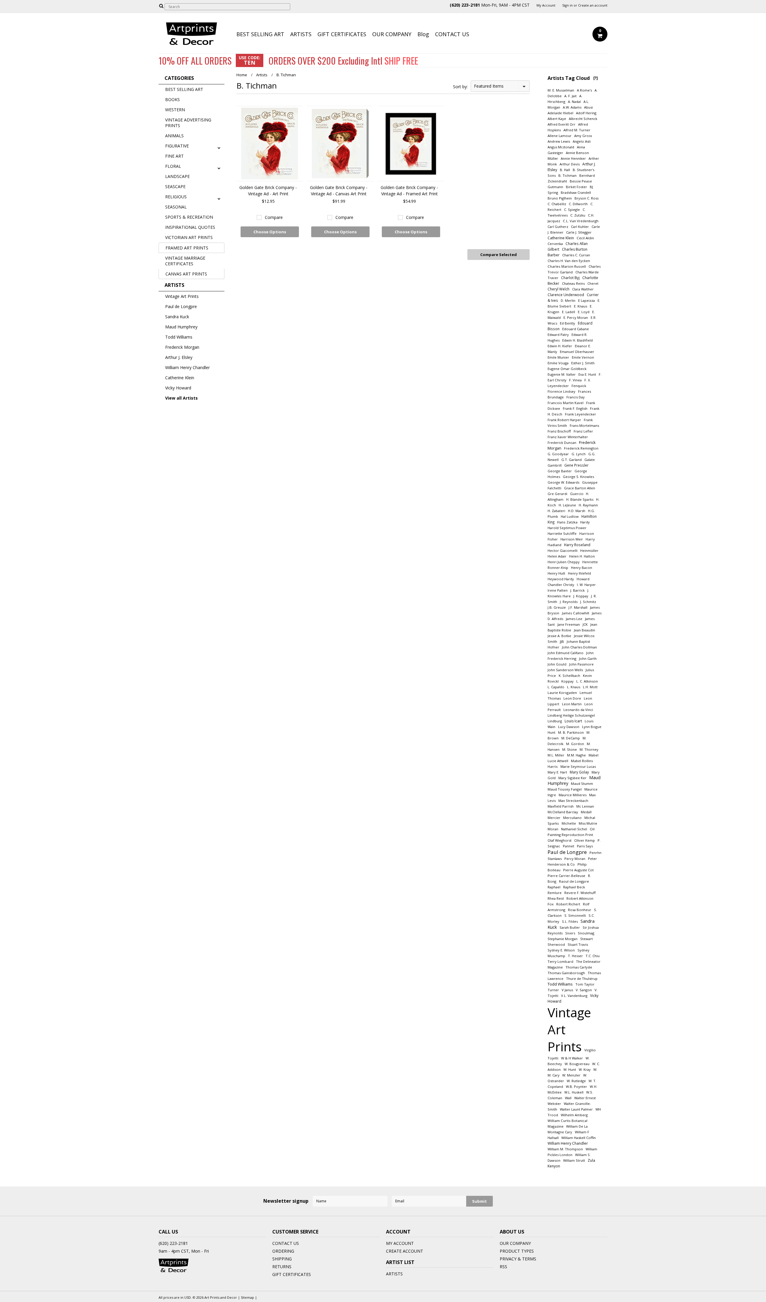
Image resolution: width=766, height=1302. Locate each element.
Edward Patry (558, 334)
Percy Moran (574, 858)
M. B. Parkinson (571, 732)
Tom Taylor (585, 984)
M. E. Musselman (561, 90)
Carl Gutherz (558, 226)
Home (241, 74)
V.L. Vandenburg (574, 995)
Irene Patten (558, 590)
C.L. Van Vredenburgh (580, 221)
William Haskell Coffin (578, 1137)
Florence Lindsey (561, 391)
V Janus (567, 990)
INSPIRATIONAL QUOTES (190, 227)
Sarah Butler (570, 927)
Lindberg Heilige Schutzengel (571, 715)
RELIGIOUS (176, 197)
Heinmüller (589, 550)
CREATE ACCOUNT (404, 1251)
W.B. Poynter (576, 1086)
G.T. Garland (571, 459)
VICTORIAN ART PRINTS (189, 237)
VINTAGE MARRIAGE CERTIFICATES (185, 261)
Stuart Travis (578, 944)
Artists (262, 74)
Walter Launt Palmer (576, 1109)
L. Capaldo (556, 687)
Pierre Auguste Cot (578, 870)
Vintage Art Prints (182, 296)
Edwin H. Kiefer (560, 346)
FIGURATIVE (177, 146)
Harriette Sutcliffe (562, 533)
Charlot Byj (570, 277)
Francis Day (575, 397)
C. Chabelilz (557, 204)
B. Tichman (567, 175)
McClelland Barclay (563, 812)
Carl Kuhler (580, 226)
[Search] (161, 5)
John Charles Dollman (579, 647)
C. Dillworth (578, 204)
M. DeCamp (570, 738)
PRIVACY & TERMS (518, 1259)
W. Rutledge (576, 1081)
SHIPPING (282, 1259)
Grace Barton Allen (579, 488)
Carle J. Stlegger (579, 232)
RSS (503, 1266)
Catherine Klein (179, 377)
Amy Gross (583, 135)
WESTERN (175, 109)
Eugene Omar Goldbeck (567, 368)
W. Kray (585, 1069)
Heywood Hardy (561, 579)
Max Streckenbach (573, 800)
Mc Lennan (585, 806)
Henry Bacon (581, 567)
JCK (585, 624)
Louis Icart (573, 721)
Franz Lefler (583, 431)
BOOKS (172, 99)
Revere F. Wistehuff (580, 892)
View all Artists (181, 398)
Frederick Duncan (562, 442)
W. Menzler (571, 1075)
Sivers (570, 933)
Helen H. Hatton (582, 556)
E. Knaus (580, 306)
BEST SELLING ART (260, 34)
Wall (568, 1098)
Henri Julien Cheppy (564, 562)
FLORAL (173, 166)
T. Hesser (575, 956)
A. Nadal (574, 101)
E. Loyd (583, 312)
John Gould (557, 664)
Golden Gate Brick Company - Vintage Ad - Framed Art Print (409, 191)
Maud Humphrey (181, 327)
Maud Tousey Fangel (565, 789)
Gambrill (555, 465)
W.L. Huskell (573, 1092)
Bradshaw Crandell (576, 192)
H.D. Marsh (576, 510)
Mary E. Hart (557, 772)
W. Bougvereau (577, 1064)
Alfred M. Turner (576, 130)
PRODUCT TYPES (517, 1251)
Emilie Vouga (558, 363)
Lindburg (555, 721)
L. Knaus (573, 687)
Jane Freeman (568, 624)
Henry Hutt (556, 573)
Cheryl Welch (558, 289)
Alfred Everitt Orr (561, 124)
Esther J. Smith (583, 363)
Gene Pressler (576, 465)
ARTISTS (300, 34)
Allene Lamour (560, 135)
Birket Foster (576, 187)
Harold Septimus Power (567, 528)
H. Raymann (588, 505)
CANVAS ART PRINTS (186, 274)
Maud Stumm (582, 783)
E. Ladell (568, 312)
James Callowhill (575, 613)
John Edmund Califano (565, 653)
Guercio (577, 493)
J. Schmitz (588, 601)
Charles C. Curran (576, 255)
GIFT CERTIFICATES (341, 34)
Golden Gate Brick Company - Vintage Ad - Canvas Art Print (338, 191)
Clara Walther (583, 289)
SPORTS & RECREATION (189, 217)
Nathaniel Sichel (574, 829)
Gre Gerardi (557, 493)
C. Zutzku (577, 215)
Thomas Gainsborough (566, 973)
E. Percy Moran (575, 317)
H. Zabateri (556, 510)
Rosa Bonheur (579, 909)
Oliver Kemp (584, 840)
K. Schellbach (569, 675)
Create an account (592, 5)
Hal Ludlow (570, 516)
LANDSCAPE (177, 176)
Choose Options (269, 231)
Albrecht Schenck (583, 118)
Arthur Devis (570, 164)
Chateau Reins (573, 283)
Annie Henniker (573, 158)
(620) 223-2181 (173, 1243)
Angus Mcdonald (561, 147)
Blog (423, 34)
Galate (589, 459)
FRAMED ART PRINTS (186, 248)
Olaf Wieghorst (560, 840)
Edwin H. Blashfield (577, 340)
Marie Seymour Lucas (578, 766)
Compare (274, 217)
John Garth (588, 658)
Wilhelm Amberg (574, 1115)
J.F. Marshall (578, 607)
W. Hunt (569, 1069)
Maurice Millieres (572, 795)
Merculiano (572, 817)
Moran (553, 829)
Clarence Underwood (566, 294)
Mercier (554, 817)
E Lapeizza (586, 300)
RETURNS (281, 1266)
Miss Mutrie (588, 823)
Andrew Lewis (559, 141)
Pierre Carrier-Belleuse (566, 875)
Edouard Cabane (575, 329)
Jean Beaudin (584, 630)
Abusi (588, 107)
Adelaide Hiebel (560, 113)
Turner (553, 990)
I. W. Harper (586, 584)
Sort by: (460, 86)
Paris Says (585, 846)
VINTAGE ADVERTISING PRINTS (188, 122)
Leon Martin (572, 704)
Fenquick (579, 385)
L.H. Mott (590, 687)
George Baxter (560, 471)
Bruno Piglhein (560, 198)
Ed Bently (567, 323)
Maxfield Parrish (561, 806)
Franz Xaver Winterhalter (568, 437)
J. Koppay (580, 596)
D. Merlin (568, 300)
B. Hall (565, 169)
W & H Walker (572, 1058)
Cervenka (555, 243)
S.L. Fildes (570, 921)
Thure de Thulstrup (582, 978)
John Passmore (581, 664)
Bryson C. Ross (586, 198)
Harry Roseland (577, 544)
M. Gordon (575, 743)
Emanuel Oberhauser (577, 351)
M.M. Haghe (576, 755)
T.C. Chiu (593, 956)
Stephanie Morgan (562, 938)
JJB (562, 641)
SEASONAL (176, 207)
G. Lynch (579, 454)
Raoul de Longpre (574, 881)
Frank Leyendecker (580, 414)
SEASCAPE (175, 186)
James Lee (574, 618)
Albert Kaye (557, 118)
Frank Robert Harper (564, 420)
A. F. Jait (570, 96)
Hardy (585, 522)
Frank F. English (575, 408)
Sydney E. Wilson (561, 950)
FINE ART (174, 156)
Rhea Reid (556, 898)
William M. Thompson (565, 1149)
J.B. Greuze (557, 607)
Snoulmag (586, 933)
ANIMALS (174, 135)
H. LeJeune (567, 505)
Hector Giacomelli (562, 550)
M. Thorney (589, 749)
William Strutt (574, 1160)
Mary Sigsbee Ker (572, 778)
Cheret (592, 283)
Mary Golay (579, 772)
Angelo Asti (582, 141)
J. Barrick (577, 590)
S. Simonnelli (575, 915)
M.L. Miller (556, 755)
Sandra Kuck (177, 316)
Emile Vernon (583, 357)
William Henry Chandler (187, 367)
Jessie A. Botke (559, 636)
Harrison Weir (571, 539)
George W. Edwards (563, 482)
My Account (545, 5)
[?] (595, 77)
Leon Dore (572, 698)
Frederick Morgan (182, 347)
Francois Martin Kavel (565, 403)
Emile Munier (558, 357)
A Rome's (584, 90)
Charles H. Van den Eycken (569, 260)
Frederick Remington (581, 448)
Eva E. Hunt (587, 374)
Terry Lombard (560, 961)
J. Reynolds (568, 601)
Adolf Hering (586, 113)
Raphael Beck (574, 887)
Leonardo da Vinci (578, 709)
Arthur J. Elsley (178, 357)
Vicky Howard (178, 388)
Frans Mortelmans (584, 425)
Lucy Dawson (568, 726)
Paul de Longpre (181, 306)
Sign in (567, 5)
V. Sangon (584, 990)
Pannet (568, 846)
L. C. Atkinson (587, 681)
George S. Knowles (578, 476)
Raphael (554, 887)
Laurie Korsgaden (562, 692)
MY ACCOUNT (400, 1243)
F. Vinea (575, 380)
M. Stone (569, 749)
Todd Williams (178, 337)
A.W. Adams (572, 107)
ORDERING (283, 1251)
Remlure (555, 892)
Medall (586, 812)
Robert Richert (568, 904)
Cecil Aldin (585, 238)
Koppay (567, 681)
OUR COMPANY (391, 34)
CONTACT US (452, 34)
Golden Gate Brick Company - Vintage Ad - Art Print (268, 191)
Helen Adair (557, 556)
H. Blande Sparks (579, 499)
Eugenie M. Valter (562, 374)
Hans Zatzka (567, 522)
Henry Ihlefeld (579, 573)
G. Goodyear (558, 454)
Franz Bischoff (559, 431)
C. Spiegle (572, 209)
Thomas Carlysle (579, 967)
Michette (569, 823)
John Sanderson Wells (565, 670)
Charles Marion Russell (567, 266)
